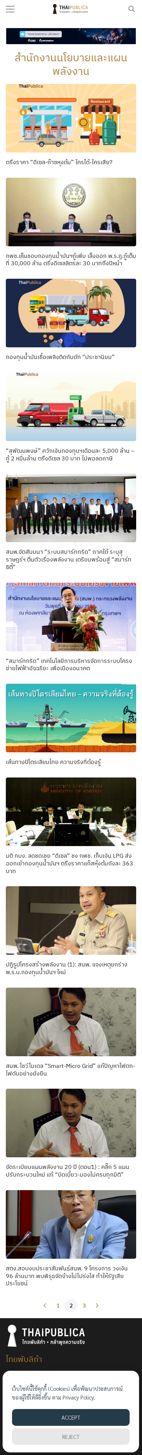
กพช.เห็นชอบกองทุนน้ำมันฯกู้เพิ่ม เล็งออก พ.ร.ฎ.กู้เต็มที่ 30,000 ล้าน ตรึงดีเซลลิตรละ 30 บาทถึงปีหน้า (71, 259)
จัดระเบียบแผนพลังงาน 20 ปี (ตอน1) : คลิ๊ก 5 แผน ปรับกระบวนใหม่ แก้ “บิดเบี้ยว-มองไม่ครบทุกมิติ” (67, 1170)
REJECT (70, 1436)
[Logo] (71, 9)
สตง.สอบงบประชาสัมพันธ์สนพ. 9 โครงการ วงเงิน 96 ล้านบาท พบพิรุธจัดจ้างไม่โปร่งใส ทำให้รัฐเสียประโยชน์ (67, 1276)
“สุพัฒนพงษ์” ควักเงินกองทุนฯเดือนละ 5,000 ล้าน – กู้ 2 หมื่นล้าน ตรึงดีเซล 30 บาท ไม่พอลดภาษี (70, 454)
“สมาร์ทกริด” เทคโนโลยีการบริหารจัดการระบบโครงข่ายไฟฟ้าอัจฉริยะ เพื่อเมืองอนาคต (69, 664)
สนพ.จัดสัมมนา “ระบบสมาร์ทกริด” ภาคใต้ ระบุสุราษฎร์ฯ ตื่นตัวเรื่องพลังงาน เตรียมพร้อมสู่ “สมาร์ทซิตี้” (68, 559)
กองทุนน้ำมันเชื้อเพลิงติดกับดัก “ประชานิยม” (60, 356)
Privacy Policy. (79, 1397)
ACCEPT (71, 1417)
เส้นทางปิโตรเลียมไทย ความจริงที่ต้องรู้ (53, 761)
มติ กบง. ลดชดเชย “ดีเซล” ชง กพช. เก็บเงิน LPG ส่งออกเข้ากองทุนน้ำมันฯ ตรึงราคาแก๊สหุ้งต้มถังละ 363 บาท (69, 863)
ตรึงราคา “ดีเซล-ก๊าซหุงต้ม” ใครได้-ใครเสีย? (59, 162)
